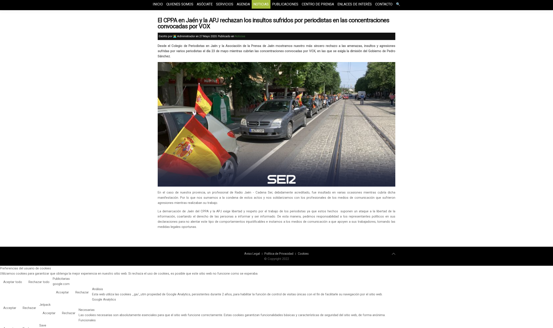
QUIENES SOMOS (179, 4)
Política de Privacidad (278, 253)
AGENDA (243, 4)
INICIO (158, 4)
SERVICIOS (224, 4)
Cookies (303, 253)
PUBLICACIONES (285, 4)
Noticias (240, 36)
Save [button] (42, 325)
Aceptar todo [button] (12, 282)
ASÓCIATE (205, 4)
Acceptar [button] (62, 292)
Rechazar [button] (82, 292)
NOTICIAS (261, 4)
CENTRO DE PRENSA (318, 4)
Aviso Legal (252, 253)
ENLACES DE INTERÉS (354, 4)
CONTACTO (384, 4)
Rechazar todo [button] (39, 282)
